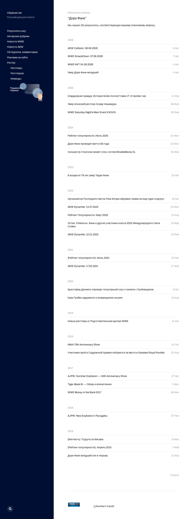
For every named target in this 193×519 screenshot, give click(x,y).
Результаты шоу (16, 31)
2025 (70, 87)
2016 (70, 407)
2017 (70, 368)
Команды (16, 78)
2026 (70, 40)
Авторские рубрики (18, 36)
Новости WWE (15, 41)
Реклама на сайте (17, 57)
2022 (70, 190)
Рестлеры (16, 68)
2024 (70, 127)
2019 (70, 313)
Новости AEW (15, 46)
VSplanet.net (14, 12)
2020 (70, 281)
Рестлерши (17, 73)
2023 (70, 167)
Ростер (11, 62)
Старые (174, 475)
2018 (70, 336)
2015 (70, 431)
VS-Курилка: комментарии (22, 52)
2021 (70, 249)
